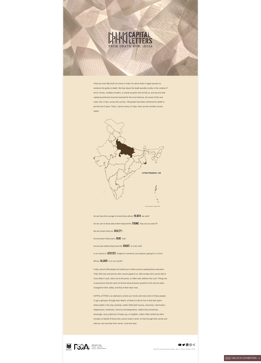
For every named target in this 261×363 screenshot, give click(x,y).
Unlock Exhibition (244, 358)
